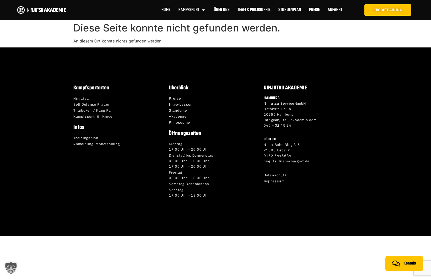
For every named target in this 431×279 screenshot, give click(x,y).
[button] (11, 268)
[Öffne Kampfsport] (203, 10)
